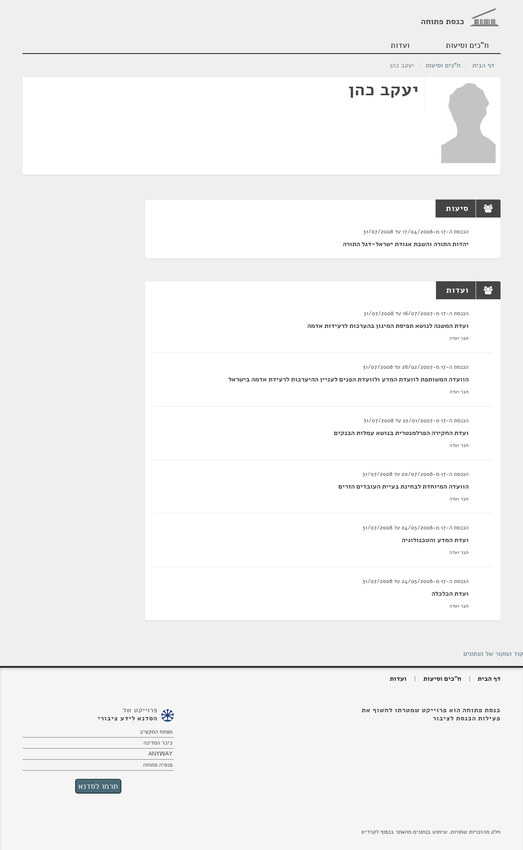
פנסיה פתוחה (157, 765)
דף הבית (483, 65)
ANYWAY (160, 754)
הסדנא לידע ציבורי (127, 718)
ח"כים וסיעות (467, 45)
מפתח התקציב (156, 732)
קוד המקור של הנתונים (493, 653)
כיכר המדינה (157, 743)
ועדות (400, 45)
